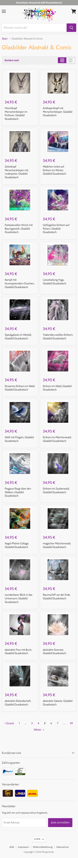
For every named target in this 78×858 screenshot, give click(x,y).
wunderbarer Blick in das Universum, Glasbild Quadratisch (18, 598)
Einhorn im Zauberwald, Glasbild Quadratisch (56, 490)
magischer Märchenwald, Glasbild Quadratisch (57, 545)
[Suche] (71, 27)
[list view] (70, 60)
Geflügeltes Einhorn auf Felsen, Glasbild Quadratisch (56, 228)
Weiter (38, 729)
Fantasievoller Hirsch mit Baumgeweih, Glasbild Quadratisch (19, 228)
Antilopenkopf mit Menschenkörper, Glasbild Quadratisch (57, 111)
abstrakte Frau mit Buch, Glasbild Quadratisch (18, 651)
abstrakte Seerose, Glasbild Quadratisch (54, 651)
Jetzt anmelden (60, 822)
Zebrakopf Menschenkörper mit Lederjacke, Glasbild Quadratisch (16, 172)
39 (71, 723)
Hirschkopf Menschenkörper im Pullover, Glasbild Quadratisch (16, 113)
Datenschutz (62, 846)
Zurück (10, 723)
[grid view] (62, 60)
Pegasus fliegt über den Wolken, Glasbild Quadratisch (18, 492)
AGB (11, 846)
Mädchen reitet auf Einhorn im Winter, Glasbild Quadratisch (54, 170)
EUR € (37, 839)
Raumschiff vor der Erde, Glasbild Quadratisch (57, 596)
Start (4, 38)
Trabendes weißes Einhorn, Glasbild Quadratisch (58, 336)
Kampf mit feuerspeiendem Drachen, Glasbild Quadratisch (19, 283)
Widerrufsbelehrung (42, 846)
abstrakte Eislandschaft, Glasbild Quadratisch (18, 702)
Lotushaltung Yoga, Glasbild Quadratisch (54, 281)
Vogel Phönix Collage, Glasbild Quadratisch (17, 545)
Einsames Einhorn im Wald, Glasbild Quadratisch (20, 387)
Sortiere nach (12, 60)
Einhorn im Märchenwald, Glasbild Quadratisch (57, 439)
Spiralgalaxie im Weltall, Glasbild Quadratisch (18, 336)
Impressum (23, 846)
